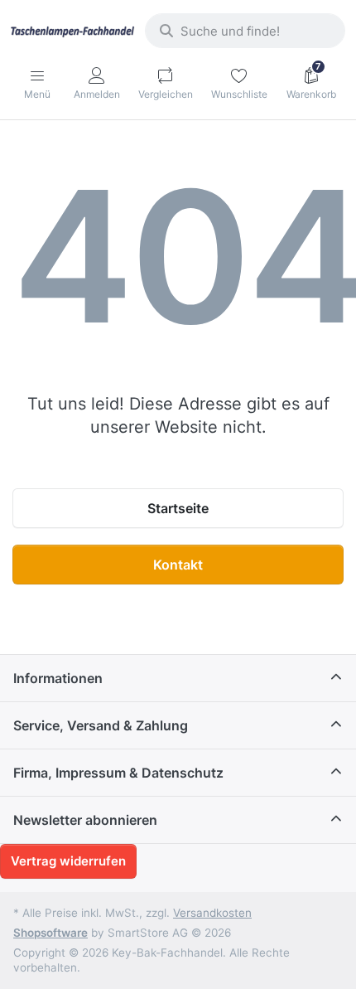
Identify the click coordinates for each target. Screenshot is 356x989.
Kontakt (178, 564)
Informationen (58, 678)
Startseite (178, 508)
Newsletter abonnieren (85, 820)
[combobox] (245, 30)
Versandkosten (212, 912)
